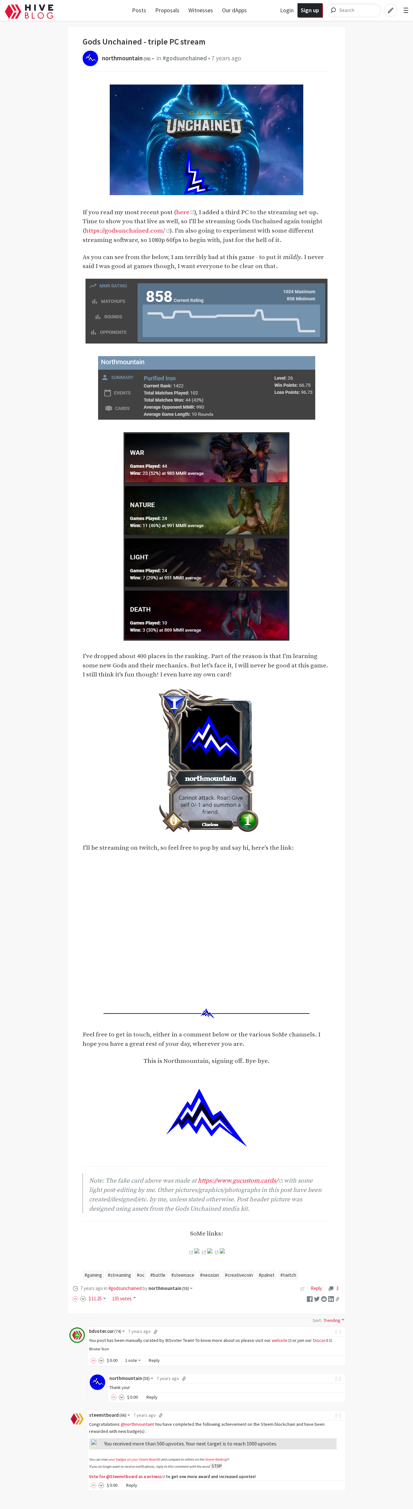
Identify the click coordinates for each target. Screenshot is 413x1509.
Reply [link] (316, 1288)
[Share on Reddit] (324, 1298)
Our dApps (234, 10)
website (279, 1340)
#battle (158, 1275)
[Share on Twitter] (317, 1298)
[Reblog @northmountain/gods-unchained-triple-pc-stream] (303, 1288)
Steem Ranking (216, 1459)
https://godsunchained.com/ (125, 231)
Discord (320, 1340)
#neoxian (209, 1275)
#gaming (93, 1275)
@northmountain (137, 1424)
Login (287, 10)
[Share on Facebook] (310, 1298)
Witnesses (200, 10)
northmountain (126, 58)
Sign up (310, 10)
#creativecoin (239, 1275)
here (182, 212)
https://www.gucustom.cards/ (238, 1180)
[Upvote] (76, 1298)
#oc (141, 1275)
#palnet (267, 1275)
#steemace (182, 1275)
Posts (139, 10)
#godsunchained (185, 58)
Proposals (167, 10)
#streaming (119, 1275)
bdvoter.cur (105, 1331)
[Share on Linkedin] (331, 1298)
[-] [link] (338, 1331)
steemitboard (107, 1415)
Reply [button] (154, 1360)
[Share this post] (337, 1299)
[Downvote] (83, 1298)
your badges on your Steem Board (132, 1459)
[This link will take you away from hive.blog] (190, 1252)
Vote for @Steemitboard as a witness (125, 1476)
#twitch (288, 1275)
